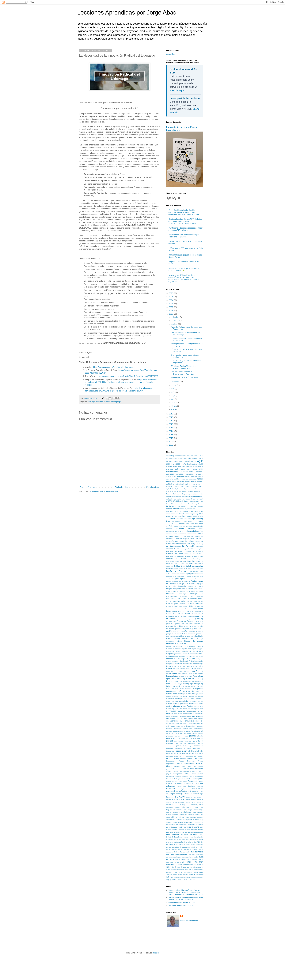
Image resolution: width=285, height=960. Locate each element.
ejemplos (190, 574)
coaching (179, 519)
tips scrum (176, 844)
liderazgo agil (116, 402)
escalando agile (191, 589)
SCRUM (180, 796)
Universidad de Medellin (189, 859)
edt (178, 574)
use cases (177, 862)
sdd (196, 807)
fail (193, 604)
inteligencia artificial (187, 659)
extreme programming (195, 601)
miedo (186, 703)
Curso (177, 544)
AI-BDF (190, 491)
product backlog (172, 758)
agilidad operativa (197, 481)
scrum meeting (191, 799)
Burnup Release (197, 504)
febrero (174, 406)
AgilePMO (199, 471)
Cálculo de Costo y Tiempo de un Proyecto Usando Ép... (184, 367)
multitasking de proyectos (194, 711)
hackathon (185, 638)
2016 (171, 424)
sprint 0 (200, 824)
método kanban (172, 701)
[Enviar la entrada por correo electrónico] (102, 398)
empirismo (181, 576)
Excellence (185, 598)
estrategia (182, 594)
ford (173, 609)
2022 (171, 307)
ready (185, 781)
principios (191, 751)
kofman (182, 669)
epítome (187, 581)
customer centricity (186, 544)
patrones (200, 726)
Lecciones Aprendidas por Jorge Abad (126, 12)
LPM (172, 689)
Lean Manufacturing (196, 673)
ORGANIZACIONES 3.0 (194, 721)
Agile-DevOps (187, 471)
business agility (173, 506)
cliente (196, 516)
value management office (180, 869)
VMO (196, 872)
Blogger (156, 953)
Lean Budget (184, 671)
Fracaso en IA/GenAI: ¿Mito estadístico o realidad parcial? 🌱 (184, 270)
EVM (191, 596)
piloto (177, 733)
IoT (184, 663)
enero (173, 409)
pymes (168, 781)
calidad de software (195, 506)
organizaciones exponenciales (176, 723)
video (175, 872)
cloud (201, 516)
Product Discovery (187, 761)
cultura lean (170, 544)
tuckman (192, 857)
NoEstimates (199, 713)
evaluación (183, 596)
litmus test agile (190, 686)
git (202, 631)
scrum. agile (190, 802)
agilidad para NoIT (181, 486)
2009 (171, 442)
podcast (169, 741)
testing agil (178, 842)
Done (194, 569)
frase (195, 609)
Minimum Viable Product (183, 706)
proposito (178, 776)
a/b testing (170, 456)
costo (188, 536)
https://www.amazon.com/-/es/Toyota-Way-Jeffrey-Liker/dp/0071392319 (127, 376)
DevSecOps (198, 564)
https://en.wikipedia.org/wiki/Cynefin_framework (113, 367)
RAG (180, 781)
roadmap (179, 794)
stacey (168, 829)
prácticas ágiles (187, 746)
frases (200, 608)
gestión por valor (173, 631)
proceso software (188, 753)
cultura (191, 541)
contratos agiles (196, 531)
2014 (171, 431)
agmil (174, 491)
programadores (185, 771)
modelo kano (198, 706)
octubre (174, 324)
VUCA (201, 872)
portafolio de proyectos (186, 743)
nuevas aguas (197, 716)
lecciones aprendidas (183, 678)
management (198, 689)
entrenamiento (198, 579)
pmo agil (185, 738)
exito (191, 598)
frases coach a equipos (176, 611)
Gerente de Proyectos (186, 621)
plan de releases (197, 733)
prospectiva (193, 776)
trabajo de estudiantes (182, 847)
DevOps (189, 564)
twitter (172, 859)
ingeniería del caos (181, 656)
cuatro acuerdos (181, 541)
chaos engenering (191, 514)
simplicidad (176, 812)
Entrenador (189, 579)
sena (184, 810)
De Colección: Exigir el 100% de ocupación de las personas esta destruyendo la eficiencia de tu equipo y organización (184, 278)
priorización (199, 751)
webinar (192, 874)
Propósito (185, 776)
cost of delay (181, 536)
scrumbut (169, 805)
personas (187, 731)
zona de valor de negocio (186, 879)
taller (168, 832)
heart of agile (197, 638)
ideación (178, 649)
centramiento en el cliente (175, 514)
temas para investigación (194, 837)
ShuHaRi (169, 812)
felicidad (190, 606)
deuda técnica (177, 564)
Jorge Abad (170, 54)
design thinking (180, 561)
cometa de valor (172, 524)
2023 (171, 304)
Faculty (189, 603)
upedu (201, 859)
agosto (174, 385)
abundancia (179, 456)
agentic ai (182, 461)
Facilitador (182, 603)
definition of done (191, 556)
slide (172, 817)
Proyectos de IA (172, 779)
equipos (200, 584)
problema (169, 753)
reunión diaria (182, 791)
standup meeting (178, 829)
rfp (167, 794)
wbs (187, 874)
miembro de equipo (196, 703)
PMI (174, 738)
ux (202, 864)
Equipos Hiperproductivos (175, 589)
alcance (195, 494)
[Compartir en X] (112, 398)
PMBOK (169, 738)
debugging (199, 546)
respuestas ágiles (176, 789)
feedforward (183, 606)
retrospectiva (171, 791)
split (180, 824)
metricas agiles (178, 703)
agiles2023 (199, 474)
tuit (197, 857)
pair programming (194, 723)
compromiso (187, 526)
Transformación (185, 852)
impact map (186, 649)
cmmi (168, 519)
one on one (182, 718)
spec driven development (183, 822)
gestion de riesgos (190, 626)
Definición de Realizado (194, 554)
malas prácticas (185, 689)
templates (169, 839)
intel (177, 659)
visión (181, 872)
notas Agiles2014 (180, 716)
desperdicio (191, 561)
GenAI (187, 614)
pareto (178, 726)
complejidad (178, 526)
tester (201, 839)
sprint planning (193, 827)
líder (172, 684)
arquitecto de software (191, 499)
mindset (169, 706)
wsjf (167, 879)
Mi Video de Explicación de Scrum (184, 377)
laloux (188, 669)
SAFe (192, 794)
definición (169, 549)
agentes (175, 461)
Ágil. (195, 461)
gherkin (198, 631)
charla (201, 514)
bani (198, 501)
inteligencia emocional (174, 663)
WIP (167, 877)
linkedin (178, 686)
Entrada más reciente (88, 487)
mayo (173, 396)
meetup (175, 698)
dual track (199, 569)
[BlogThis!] (110, 398)
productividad (198, 766)
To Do (183, 844)
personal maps (178, 731)
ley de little (195, 681)
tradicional (169, 852)
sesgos (200, 810)
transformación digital (178, 854)
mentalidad (199, 698)
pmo (178, 738)
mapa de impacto (187, 694)
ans (183, 496)
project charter (197, 771)
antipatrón (189, 496)
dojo (189, 569)
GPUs (174, 634)
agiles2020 (180, 474)
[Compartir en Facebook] (115, 398)
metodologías (184, 701)
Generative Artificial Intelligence (177, 616)
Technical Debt (196, 835)
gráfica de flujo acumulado (185, 634)
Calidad (183, 506)
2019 (171, 414)
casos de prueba (188, 511)
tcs (183, 832)
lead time (200, 669)
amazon (178, 496)
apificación (170, 499)
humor (199, 646)
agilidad (180, 476)
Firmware (197, 606)
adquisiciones (180, 458)
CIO (179, 516)
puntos (200, 779)
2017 (171, 421)
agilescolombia (171, 476)
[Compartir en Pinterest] (118, 398)
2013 (171, 435)
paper (173, 726)
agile (89, 402)
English (188, 576)
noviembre (175, 321)
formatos (178, 609)
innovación (170, 659)
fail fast (197, 603)
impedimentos (198, 651)
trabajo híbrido (171, 849)
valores (195, 867)
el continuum (198, 574)
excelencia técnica (173, 599)
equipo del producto (187, 584)
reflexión (199, 784)
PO (202, 738)
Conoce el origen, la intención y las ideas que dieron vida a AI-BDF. (185, 105)
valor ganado (187, 867)
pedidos (169, 728)
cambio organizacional (187, 509)
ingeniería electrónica (196, 656)
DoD (185, 569)
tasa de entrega (176, 832)
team (190, 832)
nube (189, 716)
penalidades (187, 728)
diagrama (169, 566)
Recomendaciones (195, 781)
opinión (200, 718)
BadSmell (188, 501)
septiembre (175, 382)
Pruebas (195, 779)
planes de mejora (181, 736)
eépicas (183, 574)
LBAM (193, 669)
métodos (192, 701)
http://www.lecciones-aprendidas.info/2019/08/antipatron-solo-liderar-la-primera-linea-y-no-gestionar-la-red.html (120, 382)
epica (176, 581)
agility (201, 486)
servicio (195, 810)
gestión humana (197, 629)
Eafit (190, 571)
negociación (178, 713)
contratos (186, 531)
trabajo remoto (198, 849)
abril (173, 399)
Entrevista (170, 581)
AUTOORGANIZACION (175, 501)
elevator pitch (171, 576)
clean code (190, 516)
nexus (191, 713)
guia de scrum (190, 636)
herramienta (170, 641)
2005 (171, 445)
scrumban (200, 802)
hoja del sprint (177, 646)
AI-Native (197, 491)
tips (198, 842)
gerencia (192, 616)
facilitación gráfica (172, 603)
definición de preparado (194, 551)
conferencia (191, 529)
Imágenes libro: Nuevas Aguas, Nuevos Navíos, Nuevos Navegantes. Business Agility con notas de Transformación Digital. (185, 892)
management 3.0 (173, 691)
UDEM (177, 859)
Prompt (193, 774)
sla (202, 814)
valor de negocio (177, 867)
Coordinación (191, 534)
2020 (171, 314)
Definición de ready (174, 554)
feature (168, 606)
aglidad (168, 491)
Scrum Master (178, 799)
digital (183, 566)
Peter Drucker (196, 731)
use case (169, 862)
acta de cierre (188, 456)
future (201, 611)
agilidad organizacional (174, 484)
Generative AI (197, 614)
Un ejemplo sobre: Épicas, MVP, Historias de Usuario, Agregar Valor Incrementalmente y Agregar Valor (185, 221)
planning (192, 736)
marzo (173, 403)
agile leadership (97, 402)
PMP (198, 738)
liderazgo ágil (198, 684)
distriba (181, 569)
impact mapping (197, 649)
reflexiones (170, 786)
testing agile (186, 842)
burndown (188, 504)
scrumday (182, 805)
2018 (171, 417)
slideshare (180, 817)
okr (167, 719)
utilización (197, 864)
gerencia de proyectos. (186, 619)
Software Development (184, 819)
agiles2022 (190, 474)
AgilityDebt (170, 489)
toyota (188, 844)
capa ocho (199, 509)
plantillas (200, 736)
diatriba (177, 566)
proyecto (200, 776)
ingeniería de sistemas (188, 654)
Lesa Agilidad (183, 681)
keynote (176, 669)
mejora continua (189, 698)
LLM (197, 686)
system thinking (197, 829)
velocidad (192, 869)
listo (183, 686)
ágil (191, 461)
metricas (200, 701)
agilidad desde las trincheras (185, 479)
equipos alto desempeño (176, 586)
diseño (175, 569)
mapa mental (198, 694)
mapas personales (172, 696)
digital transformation (194, 566)
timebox (194, 842)
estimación (170, 594)
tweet (201, 857)
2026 (171, 293)
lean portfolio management (177, 676)
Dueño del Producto (176, 571)
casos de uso (198, 511)
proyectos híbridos (184, 779)
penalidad (177, 728)
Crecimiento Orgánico (182, 538)
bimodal (169, 504)
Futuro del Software (174, 614)
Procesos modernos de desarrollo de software (184, 756)
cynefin (196, 544)
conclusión (179, 529)
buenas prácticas (178, 504)
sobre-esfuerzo (191, 817)
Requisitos (191, 786)
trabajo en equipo (197, 847)
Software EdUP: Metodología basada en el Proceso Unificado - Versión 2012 (185, 898)
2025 (171, 297)
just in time (181, 666)
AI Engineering (182, 491)
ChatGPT (169, 516)
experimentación (179, 601)
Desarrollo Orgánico (195, 559)
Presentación (181, 751)
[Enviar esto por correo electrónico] (107, 398)
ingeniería (176, 654)
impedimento (186, 651)
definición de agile (180, 549)
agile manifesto (183, 466)
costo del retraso (197, 536)
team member (172, 835)
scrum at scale (191, 797)
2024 (171, 300)
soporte (168, 822)
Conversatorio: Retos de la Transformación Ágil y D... (182, 373)
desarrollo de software (176, 559)
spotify (190, 824)
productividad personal (174, 769)
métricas (169, 703)
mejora (180, 698)
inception (169, 654)
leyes (201, 681)
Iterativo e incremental (193, 663)
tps (173, 847)
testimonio (169, 842)
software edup (198, 819)
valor (168, 867)
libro (168, 684)
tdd (186, 832)
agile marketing (194, 466)
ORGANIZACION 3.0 (174, 721)
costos (168, 538)
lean (176, 671)
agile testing (192, 469)
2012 (171, 438)
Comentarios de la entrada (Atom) (104, 491)
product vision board (183, 766)
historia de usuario (194, 641)
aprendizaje (178, 499)
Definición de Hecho (174, 551)
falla (202, 603)
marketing (183, 696)
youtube (174, 879)
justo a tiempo (192, 666)
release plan (181, 786)
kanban (169, 669)
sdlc (202, 807)
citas (183, 516)
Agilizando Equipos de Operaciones (189, 489)
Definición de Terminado (175, 556)
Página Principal (121, 487)
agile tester (180, 469)
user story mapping (186, 864)
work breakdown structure (194, 877)
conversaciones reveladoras (176, 534)
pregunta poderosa (183, 748)
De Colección (188, 546)
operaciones (192, 718)
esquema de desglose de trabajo (191, 591)
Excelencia (199, 596)
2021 (171, 311)
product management (185, 763)
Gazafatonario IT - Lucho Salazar (181, 903)
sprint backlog (171, 827)
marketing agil (193, 696)
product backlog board (188, 758)
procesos (200, 753)
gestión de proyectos (184, 623)
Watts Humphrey (179, 874)
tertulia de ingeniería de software (186, 839)
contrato (178, 531)
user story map (172, 864)
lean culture (182, 673)
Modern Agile (170, 709)
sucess (187, 829)
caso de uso (177, 511)
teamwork (184, 834)
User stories (188, 862)
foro (183, 609)
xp (170, 879)
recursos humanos (174, 783)
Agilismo (194, 486)
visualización (188, 872)
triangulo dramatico (182, 857)
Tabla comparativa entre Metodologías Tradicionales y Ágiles (183, 236)
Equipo (194, 581)
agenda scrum (190, 458)
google (168, 634)
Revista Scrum (198, 791)
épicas (181, 581)
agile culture (192, 464)
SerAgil (189, 810)
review (190, 791)
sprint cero (182, 827)
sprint (195, 824)
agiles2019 (170, 474)
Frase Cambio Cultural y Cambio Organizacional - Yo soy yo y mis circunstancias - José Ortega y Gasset (183, 212)
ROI (184, 794)
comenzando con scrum (192, 521)
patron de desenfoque (188, 726)
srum (201, 827)
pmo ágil (192, 738)
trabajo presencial (184, 849)
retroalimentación (197, 789)
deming (200, 556)
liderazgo (107, 402)
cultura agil (199, 541)
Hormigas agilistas (189, 646)
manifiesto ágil (188, 691)
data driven (178, 546)
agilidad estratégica (183, 481)
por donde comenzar (182, 741)
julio (173, 389)
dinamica (169, 569)
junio (173, 392)
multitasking (181, 711)
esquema (174, 591)
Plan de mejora (185, 733)
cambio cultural (172, 509)
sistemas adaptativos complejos (183, 814)
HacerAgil (177, 638)
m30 (176, 689)
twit (167, 859)
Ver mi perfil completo (189, 921)
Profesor (176, 771)
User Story (198, 862)
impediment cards (173, 651)
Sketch (197, 814)
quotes (174, 781)
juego (174, 666)
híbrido (179, 641)
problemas (177, 753)
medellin (169, 698)
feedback (175, 606)
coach (172, 519)
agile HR (200, 464)
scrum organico (178, 802)
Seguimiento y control (174, 810)
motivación (186, 709)
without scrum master (177, 877)
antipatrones (198, 496)
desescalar (170, 561)
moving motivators (197, 709)
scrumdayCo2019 (197, 805)
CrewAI (192, 538)
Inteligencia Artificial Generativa (192, 661)
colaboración (176, 521)
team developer (197, 832)
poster (178, 746)
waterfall (169, 874)
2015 (171, 428)
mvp (168, 713)
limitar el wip (170, 686)
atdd (201, 499)
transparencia (192, 854)
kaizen (201, 666)
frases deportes (192, 611)
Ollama (172, 718)
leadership (169, 671)
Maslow (200, 696)
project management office (177, 774)
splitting (184, 824)
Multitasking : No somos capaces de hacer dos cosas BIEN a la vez (185, 229)
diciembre (175, 317)
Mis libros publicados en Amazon (181, 906)
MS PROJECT (171, 711)
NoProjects (170, 716)
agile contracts (182, 464)
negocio (186, 713)
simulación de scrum (188, 812)
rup (187, 794)
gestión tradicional (188, 631)
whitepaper (199, 874)
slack (168, 817)
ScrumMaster (187, 807)
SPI (177, 824)
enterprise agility (178, 579)
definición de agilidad (195, 549)
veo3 (198, 869)
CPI (172, 538)
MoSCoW (179, 709)
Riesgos (172, 794)
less (190, 681)
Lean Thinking (194, 676)
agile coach (171, 464)
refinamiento (189, 783)
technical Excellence (174, 837)
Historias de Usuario (176, 643)
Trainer (176, 852)
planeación (170, 736)
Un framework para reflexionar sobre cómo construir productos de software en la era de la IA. (184, 80)
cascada (169, 511)
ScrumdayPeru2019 (173, 807)
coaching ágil (189, 519)
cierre (176, 516)
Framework (188, 609)
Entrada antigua (152, 487)
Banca (194, 501)
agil (188, 461)
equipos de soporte (195, 586)
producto (186, 769)
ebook (174, 574)
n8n (172, 713)
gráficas (181, 636)
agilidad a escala (191, 476)
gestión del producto (183, 629)
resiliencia (200, 786)
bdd (202, 501)
